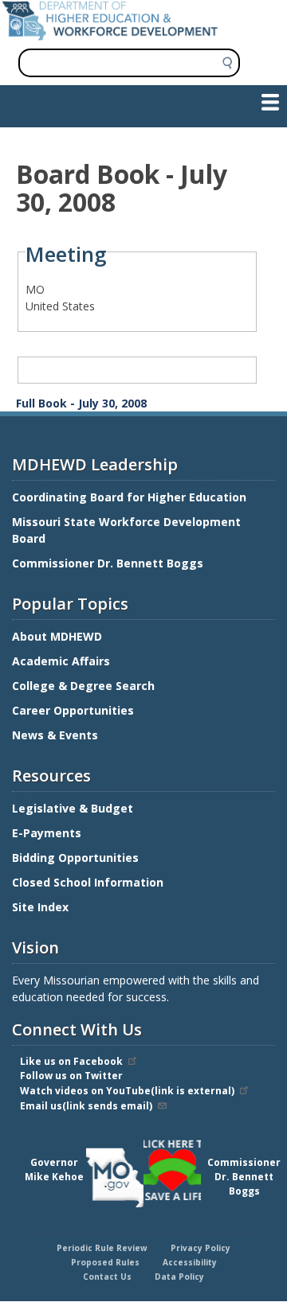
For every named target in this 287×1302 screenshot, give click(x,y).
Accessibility (190, 1262)
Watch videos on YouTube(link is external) (127, 1090)
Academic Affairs (62, 661)
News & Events (55, 735)
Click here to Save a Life (146, 1142)
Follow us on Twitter (71, 1075)
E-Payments (46, 832)
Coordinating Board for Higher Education (131, 497)
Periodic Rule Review (102, 1247)
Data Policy (179, 1276)
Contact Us (107, 1276)
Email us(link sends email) (86, 1106)
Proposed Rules (105, 1262)
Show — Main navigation (74, 101)
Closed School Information (87, 882)
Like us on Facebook (71, 1061)
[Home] (110, 36)
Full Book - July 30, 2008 (81, 403)
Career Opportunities (73, 710)
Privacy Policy (200, 1247)
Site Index (42, 906)
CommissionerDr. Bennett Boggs (244, 1177)
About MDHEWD (57, 636)
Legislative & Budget (74, 808)
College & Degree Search (85, 685)
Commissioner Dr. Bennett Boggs (107, 563)
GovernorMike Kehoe (54, 1169)
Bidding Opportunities (77, 857)
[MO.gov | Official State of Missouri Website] (115, 1178)
